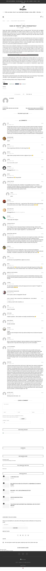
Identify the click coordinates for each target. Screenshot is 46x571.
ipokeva (9, 200)
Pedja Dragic (10, 320)
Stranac (9, 166)
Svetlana (9, 313)
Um (24, 24)
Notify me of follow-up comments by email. (14, 415)
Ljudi (8, 20)
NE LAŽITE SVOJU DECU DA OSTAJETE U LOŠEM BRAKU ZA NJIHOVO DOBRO (25, 484)
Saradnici (31, 1)
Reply (42, 123)
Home (4, 20)
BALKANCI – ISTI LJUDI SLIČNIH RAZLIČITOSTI (20, 490)
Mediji (28, 1)
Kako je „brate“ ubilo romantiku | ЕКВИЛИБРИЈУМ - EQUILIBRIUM (22, 298)
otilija (8, 246)
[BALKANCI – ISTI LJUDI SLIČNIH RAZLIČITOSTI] (6, 492)
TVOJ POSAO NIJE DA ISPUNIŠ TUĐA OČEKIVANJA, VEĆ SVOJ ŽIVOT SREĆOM (25, 505)
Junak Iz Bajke (10, 181)
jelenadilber (10, 137)
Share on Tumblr (17, 84)
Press (25, 1)
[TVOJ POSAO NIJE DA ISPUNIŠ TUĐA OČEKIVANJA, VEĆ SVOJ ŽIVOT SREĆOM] (6, 506)
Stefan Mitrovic (11, 223)
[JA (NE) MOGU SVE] (6, 478)
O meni (38, 1)
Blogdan (22, 27)
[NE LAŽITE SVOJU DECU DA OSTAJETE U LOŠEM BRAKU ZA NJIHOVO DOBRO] (6, 485)
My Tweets (5, 468)
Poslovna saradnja (19, 1)
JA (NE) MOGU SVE (14, 476)
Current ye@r (6, 420)
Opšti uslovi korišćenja (10, 1)
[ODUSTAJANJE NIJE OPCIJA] (6, 499)
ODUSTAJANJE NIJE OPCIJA (16, 497)
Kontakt (35, 1)
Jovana (8, 282)
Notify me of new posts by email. (11, 417)
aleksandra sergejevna (20, 212)
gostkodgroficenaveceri (13, 291)
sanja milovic (10, 208)
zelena (8, 216)
